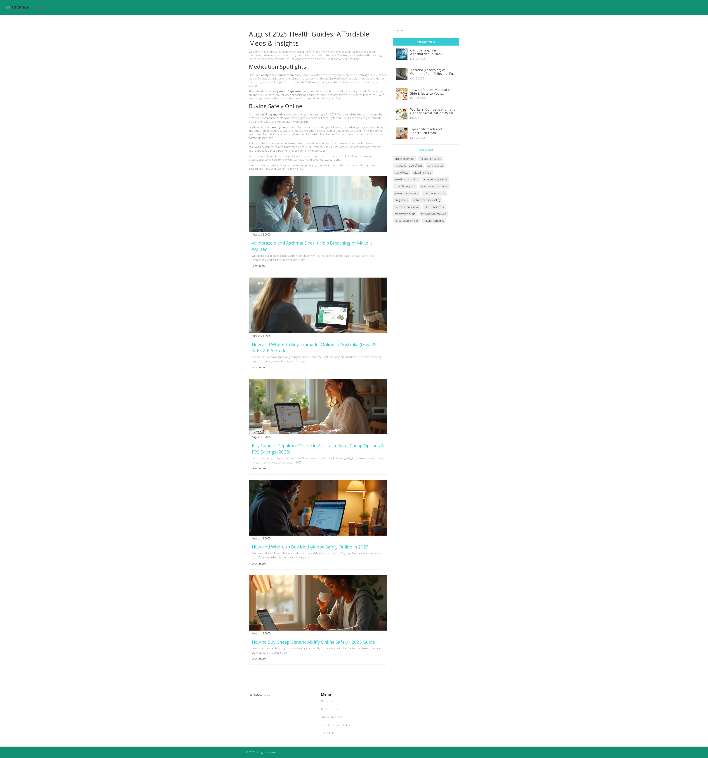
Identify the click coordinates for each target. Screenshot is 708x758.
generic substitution (406, 179)
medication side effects (408, 165)
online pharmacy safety (426, 200)
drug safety (401, 200)
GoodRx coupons (405, 186)
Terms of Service (330, 709)
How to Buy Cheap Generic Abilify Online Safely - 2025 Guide (313, 642)
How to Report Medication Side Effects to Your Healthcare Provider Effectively (431, 91)
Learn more (259, 266)
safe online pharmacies (434, 186)
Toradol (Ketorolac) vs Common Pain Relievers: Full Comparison (432, 72)
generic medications (407, 193)
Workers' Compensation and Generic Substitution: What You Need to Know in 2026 (432, 111)
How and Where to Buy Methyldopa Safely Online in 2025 (310, 547)
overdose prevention (407, 207)
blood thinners (422, 172)
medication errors (434, 193)
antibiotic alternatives (433, 214)
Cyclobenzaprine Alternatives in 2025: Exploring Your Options (428, 52)
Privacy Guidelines (331, 717)
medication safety (430, 158)
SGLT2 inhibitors (434, 207)
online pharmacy (404, 158)
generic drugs (436, 165)
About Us (326, 701)
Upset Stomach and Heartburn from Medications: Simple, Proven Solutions (432, 131)
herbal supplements (407, 220)
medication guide (405, 214)
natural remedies (434, 220)
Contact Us (327, 733)
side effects (401, 172)
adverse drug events (435, 179)
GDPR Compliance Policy (335, 725)
